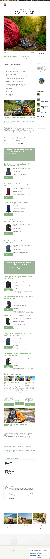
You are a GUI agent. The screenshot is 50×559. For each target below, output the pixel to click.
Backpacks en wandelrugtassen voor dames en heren (13, 67)
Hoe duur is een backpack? (10, 479)
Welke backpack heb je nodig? (10, 68)
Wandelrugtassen (9, 88)
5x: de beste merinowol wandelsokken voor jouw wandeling (39, 527)
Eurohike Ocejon (18, 267)
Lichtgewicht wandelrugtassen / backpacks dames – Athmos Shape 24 (16, 75)
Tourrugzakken (9, 91)
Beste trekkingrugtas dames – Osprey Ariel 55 (19, 184)
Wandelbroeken (26, 525)
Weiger (39, 555)
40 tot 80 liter (10, 95)
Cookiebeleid (37, 557)
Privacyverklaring (40, 557)
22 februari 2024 (21, 525)
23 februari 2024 (6, 525)
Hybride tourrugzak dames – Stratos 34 (11, 74)
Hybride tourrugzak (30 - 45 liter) (20, 143)
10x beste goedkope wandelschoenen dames (8, 527)
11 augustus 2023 (35, 525)
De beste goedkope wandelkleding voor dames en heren (24, 527)
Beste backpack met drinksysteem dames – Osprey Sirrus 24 (15, 77)
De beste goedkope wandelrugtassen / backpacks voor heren (15, 78)
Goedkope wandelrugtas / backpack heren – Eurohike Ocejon (19, 277)
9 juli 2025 (42, 103)
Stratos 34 (7, 464)
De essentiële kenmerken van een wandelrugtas (13, 97)
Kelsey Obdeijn (11, 486)
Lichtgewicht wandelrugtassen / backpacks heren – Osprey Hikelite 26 (16, 84)
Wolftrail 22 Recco (8, 474)
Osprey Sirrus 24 (18, 159)
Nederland (14, 550)
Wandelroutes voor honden (15, 0)
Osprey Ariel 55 (7, 463)
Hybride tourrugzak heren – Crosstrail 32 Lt (12, 82)
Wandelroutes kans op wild (6, 0)
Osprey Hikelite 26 (20, 270)
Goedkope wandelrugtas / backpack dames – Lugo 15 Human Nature (16, 71)
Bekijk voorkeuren (45, 555)
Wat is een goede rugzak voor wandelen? (12, 458)
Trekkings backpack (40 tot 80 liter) (20, 144)
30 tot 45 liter (10, 92)
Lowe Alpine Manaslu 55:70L (16, 268)
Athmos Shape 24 (20, 158)
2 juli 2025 (42, 108)
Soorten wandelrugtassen (10, 87)
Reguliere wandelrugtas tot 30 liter (20, 141)
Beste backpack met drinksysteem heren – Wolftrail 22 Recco (15, 85)
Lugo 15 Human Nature (19, 154)
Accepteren (32, 555)
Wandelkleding (33, 52)
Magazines (36, 0)
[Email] (14, 498)
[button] (19, 458)
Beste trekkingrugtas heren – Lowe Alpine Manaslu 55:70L (14, 81)
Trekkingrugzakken (10, 94)
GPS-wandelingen (31, 0)
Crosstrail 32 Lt (14, 269)
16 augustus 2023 (6, 52)
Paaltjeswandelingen (24, 0)
